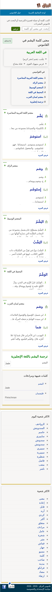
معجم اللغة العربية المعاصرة (30, 78)
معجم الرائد (38, 83)
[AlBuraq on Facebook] (4, 588)
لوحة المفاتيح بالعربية (36, 13)
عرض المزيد (43, 155)
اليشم (41, 384)
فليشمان (39, 393)
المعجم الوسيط (36, 87)
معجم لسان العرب (34, 97)
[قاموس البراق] (44, 5)
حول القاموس (15, 13)
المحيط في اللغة (35, 92)
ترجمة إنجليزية (36, 102)
